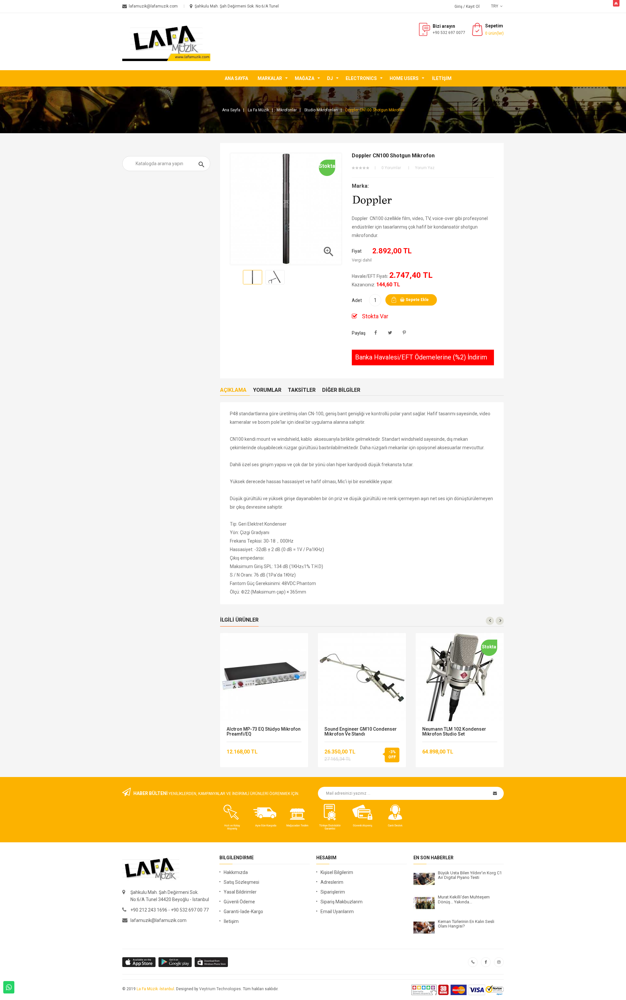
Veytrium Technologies (220, 989)
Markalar (270, 78)
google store (139, 962)
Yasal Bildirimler (240, 892)
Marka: (360, 186)
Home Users (404, 78)
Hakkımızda (236, 872)
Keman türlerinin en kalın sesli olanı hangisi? (466, 924)
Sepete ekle (417, 299)
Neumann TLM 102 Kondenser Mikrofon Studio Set (454, 732)
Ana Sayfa (236, 78)
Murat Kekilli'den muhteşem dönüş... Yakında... (464, 899)
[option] (252, 277)
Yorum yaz (425, 168)
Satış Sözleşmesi (241, 882)
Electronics (361, 78)
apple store (175, 962)
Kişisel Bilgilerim (336, 872)
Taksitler (302, 390)
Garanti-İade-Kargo (243, 911)
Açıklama (233, 390)
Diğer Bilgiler (341, 390)
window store (212, 962)
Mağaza (304, 78)
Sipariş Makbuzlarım (341, 901)
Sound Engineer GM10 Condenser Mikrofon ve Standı (360, 732)
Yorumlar (267, 390)
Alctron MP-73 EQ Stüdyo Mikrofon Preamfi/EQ (264, 732)
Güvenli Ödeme (239, 901)
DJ (330, 78)
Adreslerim (331, 882)
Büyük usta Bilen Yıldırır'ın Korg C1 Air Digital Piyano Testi (470, 875)
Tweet (390, 333)
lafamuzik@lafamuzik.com (158, 920)
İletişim (442, 78)
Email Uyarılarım (337, 911)
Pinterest (404, 333)
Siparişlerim (332, 892)
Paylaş (375, 333)
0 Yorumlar (391, 168)
